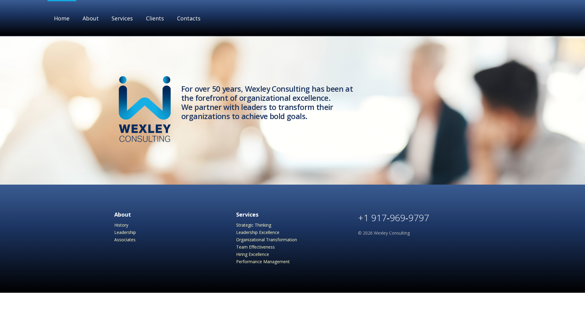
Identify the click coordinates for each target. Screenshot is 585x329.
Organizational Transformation (266, 239)
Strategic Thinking (253, 225)
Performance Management (263, 261)
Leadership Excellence (257, 232)
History (121, 225)
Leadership (125, 232)
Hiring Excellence (252, 254)
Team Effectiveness (255, 247)
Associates (125, 239)
